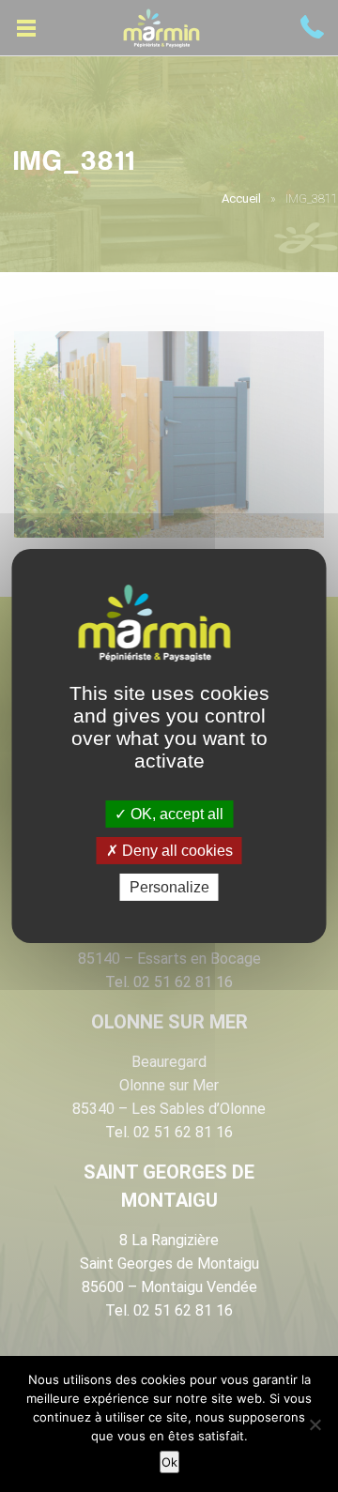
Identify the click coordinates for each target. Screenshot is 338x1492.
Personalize (169, 887)
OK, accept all (175, 813)
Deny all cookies (175, 851)
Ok (169, 1461)
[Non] (314, 1424)
